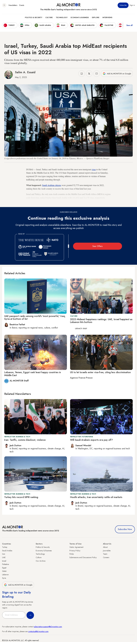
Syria (4, 578)
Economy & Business (80, 17)
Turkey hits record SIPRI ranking (21, 497)
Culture (49, 17)
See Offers (97, 246)
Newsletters (13, 5)
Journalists (107, 550)
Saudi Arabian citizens (51, 185)
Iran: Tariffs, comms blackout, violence (25, 440)
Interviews (107, 17)
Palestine (5, 564)
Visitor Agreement (76, 547)
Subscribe (123, 5)
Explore (95, 17)
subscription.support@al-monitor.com (48, 626)
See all (129, 25)
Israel (4, 561)
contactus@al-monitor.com (38, 631)
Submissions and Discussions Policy (83, 557)
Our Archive (40, 561)
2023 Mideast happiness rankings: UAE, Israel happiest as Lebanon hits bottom (101, 321)
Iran (3, 554)
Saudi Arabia (7, 550)
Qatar (4, 571)
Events (21, 5)
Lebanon (5, 574)
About (105, 547)
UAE (3, 557)
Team (105, 554)
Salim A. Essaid (25, 72)
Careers (106, 557)
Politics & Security (33, 17)
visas (94, 169)
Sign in (132, 5)
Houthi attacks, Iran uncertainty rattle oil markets (96, 497)
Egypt (4, 567)
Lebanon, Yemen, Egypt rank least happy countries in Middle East (32, 374)
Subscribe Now (125, 529)
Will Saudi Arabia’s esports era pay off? (91, 440)
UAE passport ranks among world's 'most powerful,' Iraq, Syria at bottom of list (35, 317)
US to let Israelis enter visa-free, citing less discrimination (100, 372)
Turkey (4, 547)
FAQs (71, 554)
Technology (61, 17)
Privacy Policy (74, 550)
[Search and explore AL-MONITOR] (4, 5)
